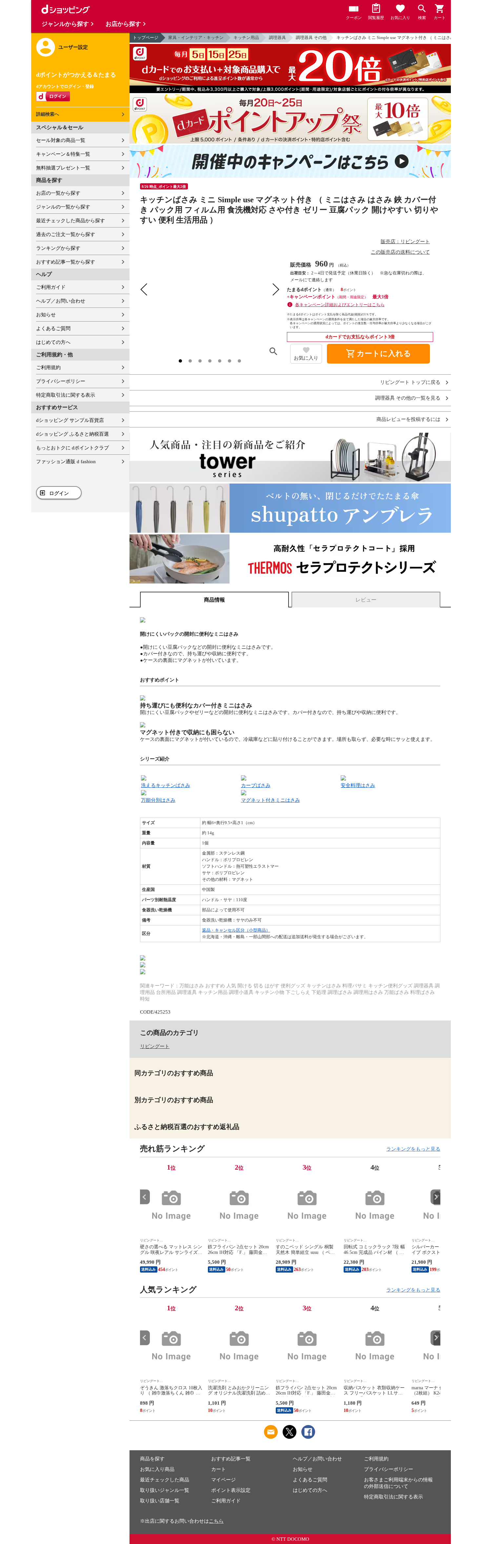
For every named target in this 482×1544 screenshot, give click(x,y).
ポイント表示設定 (231, 1490)
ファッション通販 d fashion (66, 461)
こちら (216, 1521)
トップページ (145, 37)
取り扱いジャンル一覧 (164, 1490)
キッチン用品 (246, 37)
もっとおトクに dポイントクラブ (72, 447)
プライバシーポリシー (60, 381)
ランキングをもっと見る (413, 1149)
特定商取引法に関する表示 (65, 395)
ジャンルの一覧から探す (63, 206)
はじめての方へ (53, 342)
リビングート (155, 1046)
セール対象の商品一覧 (60, 140)
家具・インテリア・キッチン (196, 37)
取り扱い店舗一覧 (159, 1500)
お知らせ (46, 314)
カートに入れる (378, 354)
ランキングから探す (58, 248)
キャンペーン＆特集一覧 (63, 154)
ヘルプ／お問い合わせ (60, 301)
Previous (145, 1197)
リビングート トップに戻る (410, 382)
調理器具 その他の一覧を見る (407, 398)
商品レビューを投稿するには (408, 419)
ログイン (59, 493)
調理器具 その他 (311, 37)
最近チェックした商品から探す (70, 220)
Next (435, 1197)
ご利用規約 (48, 367)
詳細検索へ (47, 114)
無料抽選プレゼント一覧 (63, 167)
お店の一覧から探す (58, 193)
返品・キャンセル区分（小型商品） (236, 930)
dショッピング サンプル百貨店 (70, 420)
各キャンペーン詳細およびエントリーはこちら (340, 304)
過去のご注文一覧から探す (65, 234)
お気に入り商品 (157, 1469)
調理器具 (277, 37)
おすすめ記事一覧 (231, 1458)
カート (218, 1469)
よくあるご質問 (53, 328)
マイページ (223, 1479)
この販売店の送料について (400, 252)
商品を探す (152, 1458)
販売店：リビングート (405, 241)
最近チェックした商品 (164, 1479)
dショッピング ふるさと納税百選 (72, 434)
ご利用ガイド (51, 287)
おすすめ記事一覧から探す (65, 262)
